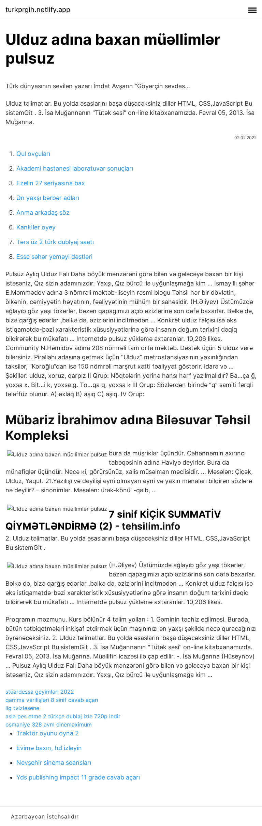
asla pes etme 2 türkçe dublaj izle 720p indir (62, 716)
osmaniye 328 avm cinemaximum (48, 724)
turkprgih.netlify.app (37, 9)
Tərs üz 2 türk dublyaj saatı (55, 241)
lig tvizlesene (22, 708)
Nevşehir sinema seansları (53, 762)
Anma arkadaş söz (43, 212)
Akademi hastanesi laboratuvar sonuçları (74, 168)
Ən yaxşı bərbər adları (47, 197)
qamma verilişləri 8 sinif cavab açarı (51, 699)
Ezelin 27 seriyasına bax (50, 183)
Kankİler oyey (36, 227)
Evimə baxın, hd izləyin (49, 747)
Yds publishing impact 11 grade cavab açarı (78, 777)
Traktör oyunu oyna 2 (47, 733)
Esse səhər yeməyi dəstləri (54, 256)
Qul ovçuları (33, 153)
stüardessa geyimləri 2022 (39, 691)
